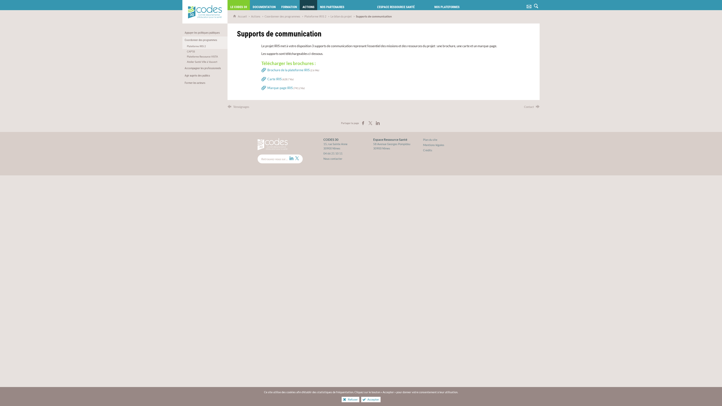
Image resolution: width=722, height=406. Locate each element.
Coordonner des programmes (282, 16)
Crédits (427, 150)
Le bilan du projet (341, 16)
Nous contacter (332, 158)
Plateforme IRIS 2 (315, 16)
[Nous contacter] (528, 5)
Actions (255, 16)
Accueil (242, 16)
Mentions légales (433, 145)
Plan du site (430, 139)
